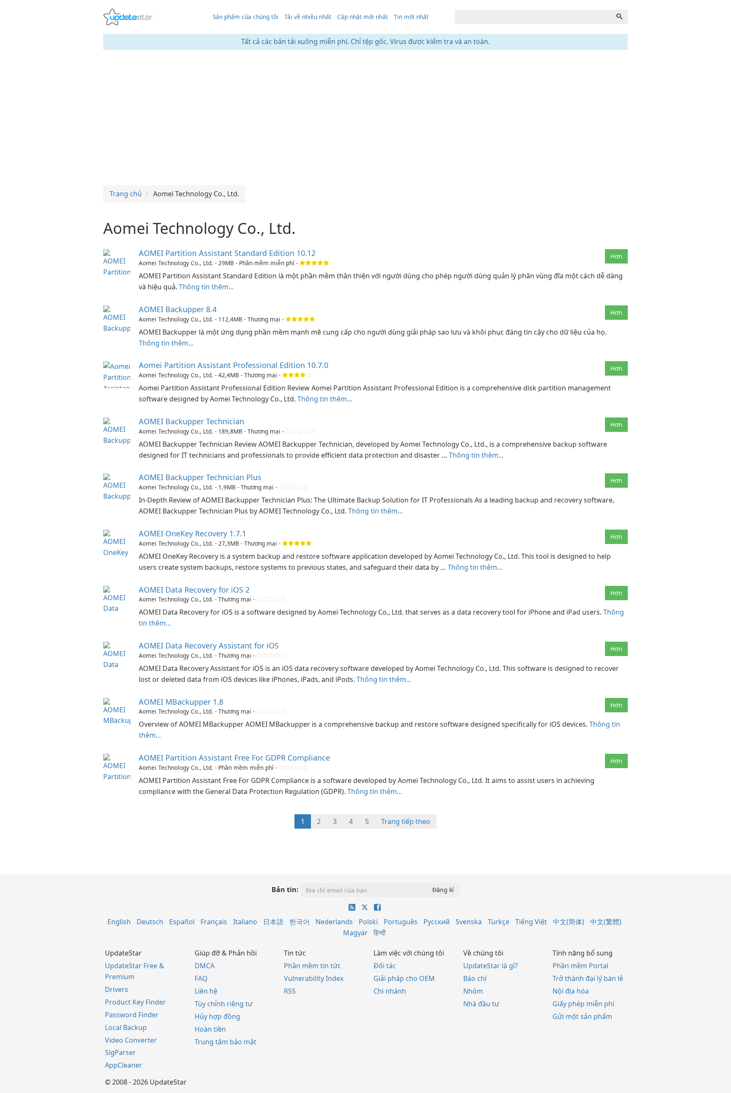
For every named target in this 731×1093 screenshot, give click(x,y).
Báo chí (474, 978)
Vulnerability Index (314, 978)
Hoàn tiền (210, 1029)
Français (214, 921)
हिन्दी (380, 932)
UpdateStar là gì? (490, 965)
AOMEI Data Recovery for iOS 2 (194, 590)
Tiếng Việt (531, 921)
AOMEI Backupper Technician (191, 421)
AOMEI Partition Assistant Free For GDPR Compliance (234, 757)
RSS (290, 991)
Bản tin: (285, 889)
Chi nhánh (390, 991)
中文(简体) (568, 921)
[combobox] (533, 17)
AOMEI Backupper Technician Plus (200, 477)
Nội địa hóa (570, 991)
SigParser (120, 1052)
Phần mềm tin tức (312, 965)
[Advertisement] (365, 117)
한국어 (299, 921)
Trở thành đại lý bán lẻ (587, 978)
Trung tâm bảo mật (225, 1041)
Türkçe (498, 921)
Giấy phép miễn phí (583, 1003)
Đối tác (385, 965)
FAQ (201, 978)
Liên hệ (206, 991)
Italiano (245, 921)
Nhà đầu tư (481, 1003)
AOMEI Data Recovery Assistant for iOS (209, 645)
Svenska (469, 921)
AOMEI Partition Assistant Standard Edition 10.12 (227, 253)
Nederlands (334, 921)
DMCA (204, 965)
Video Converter (131, 1040)
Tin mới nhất (411, 17)
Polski (368, 921)
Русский (436, 921)
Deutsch (150, 921)
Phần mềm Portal (580, 965)
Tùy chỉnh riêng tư (224, 1003)
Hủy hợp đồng (217, 1016)
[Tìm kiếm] (619, 17)
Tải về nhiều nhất (307, 17)
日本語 (273, 921)
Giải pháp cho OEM (404, 978)
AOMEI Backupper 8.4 (178, 309)
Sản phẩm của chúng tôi (245, 17)
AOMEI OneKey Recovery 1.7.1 (192, 533)
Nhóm (473, 991)
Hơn (616, 256)
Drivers (116, 989)
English (119, 921)
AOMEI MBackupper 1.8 (181, 702)
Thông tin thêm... (206, 286)
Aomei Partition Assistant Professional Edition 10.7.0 (233, 365)
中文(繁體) (605, 921)
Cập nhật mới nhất (362, 17)
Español (182, 921)
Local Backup (126, 1027)
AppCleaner (123, 1065)
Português (401, 921)
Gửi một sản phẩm (582, 1016)
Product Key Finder (135, 1002)
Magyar (355, 932)
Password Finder (132, 1014)
